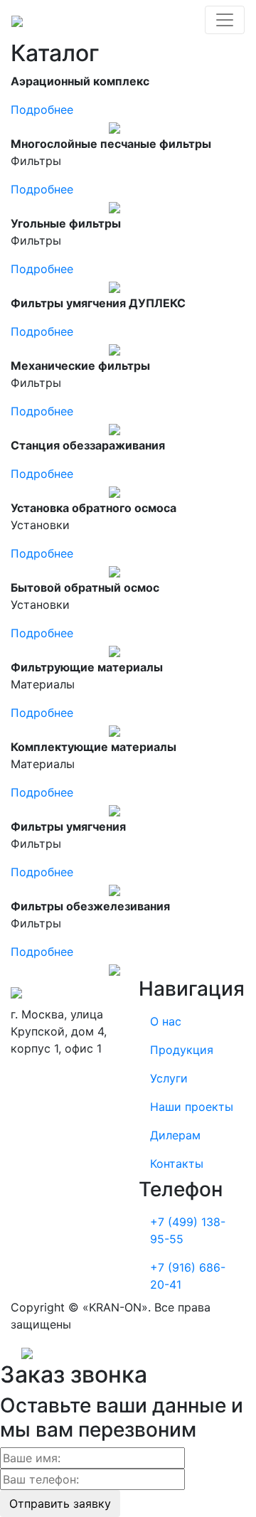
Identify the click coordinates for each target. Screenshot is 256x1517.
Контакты (176, 1163)
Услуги (169, 1078)
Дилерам (175, 1135)
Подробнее (42, 109)
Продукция (181, 1050)
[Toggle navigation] (225, 20)
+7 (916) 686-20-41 (187, 1276)
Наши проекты (191, 1107)
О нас (165, 1021)
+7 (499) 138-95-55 (187, 1230)
